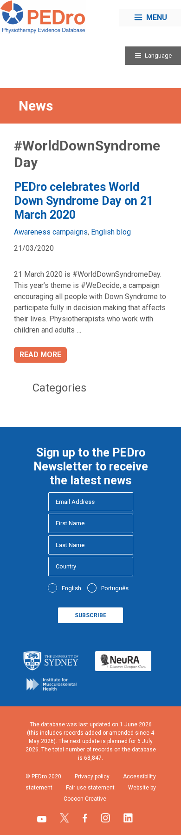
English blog (111, 232)
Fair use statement (90, 787)
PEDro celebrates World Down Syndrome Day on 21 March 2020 (83, 201)
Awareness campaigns (51, 232)
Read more (40, 354)
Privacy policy (92, 776)
